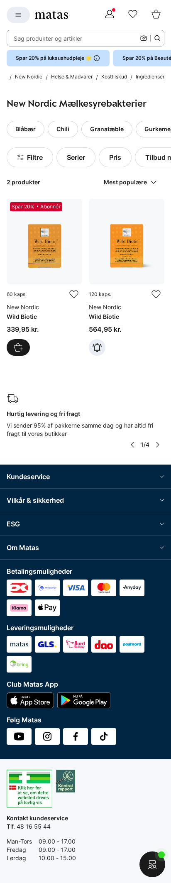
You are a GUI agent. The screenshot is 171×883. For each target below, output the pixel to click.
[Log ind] (109, 15)
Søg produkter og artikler (48, 38)
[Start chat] (152, 864)
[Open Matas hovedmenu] (18, 15)
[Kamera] (143, 38)
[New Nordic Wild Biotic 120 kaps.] (126, 277)
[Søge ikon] (157, 38)
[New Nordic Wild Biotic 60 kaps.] (44, 277)
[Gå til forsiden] (51, 15)
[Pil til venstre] (132, 444)
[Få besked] (97, 347)
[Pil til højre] (157, 444)
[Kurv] (156, 15)
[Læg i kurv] (18, 347)
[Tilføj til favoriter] (74, 294)
